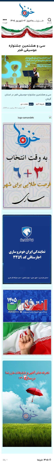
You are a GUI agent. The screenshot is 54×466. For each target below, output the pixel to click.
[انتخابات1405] (27, 322)
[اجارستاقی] (27, 249)
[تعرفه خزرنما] (27, 404)
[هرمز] (27, 31)
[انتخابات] (27, 166)
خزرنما (40, 460)
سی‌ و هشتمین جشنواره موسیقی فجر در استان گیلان (28, 97)
